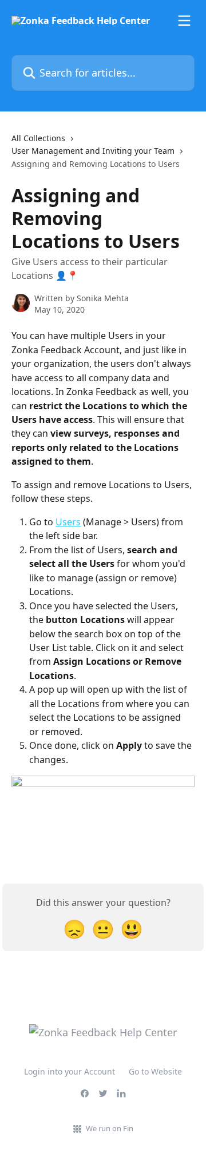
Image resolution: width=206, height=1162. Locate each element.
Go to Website (155, 1071)
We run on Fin (109, 1128)
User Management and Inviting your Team (93, 150)
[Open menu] (184, 20)
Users (68, 522)
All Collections (38, 138)
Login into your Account (69, 1071)
